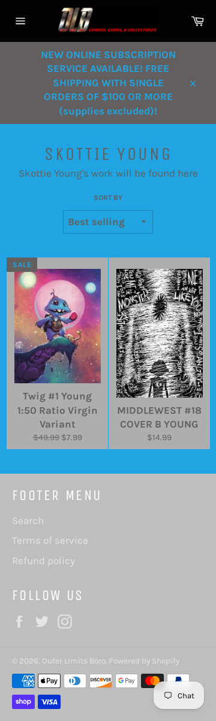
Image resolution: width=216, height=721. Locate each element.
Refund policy (43, 560)
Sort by (108, 197)
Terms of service (50, 540)
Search (28, 520)
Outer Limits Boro (74, 660)
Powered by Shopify (144, 660)
